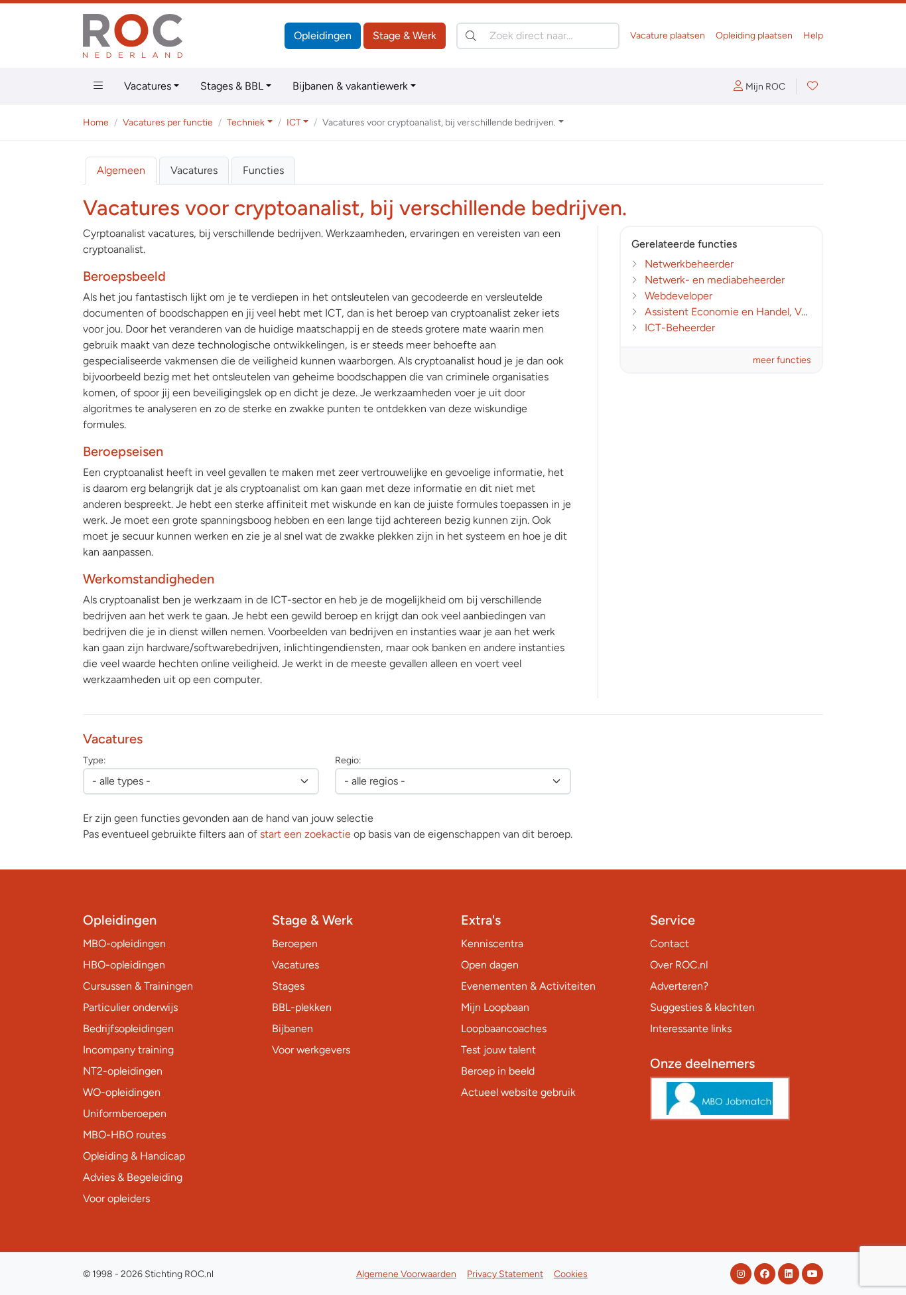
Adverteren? (679, 986)
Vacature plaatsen (667, 35)
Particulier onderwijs (130, 1007)
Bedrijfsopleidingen (128, 1028)
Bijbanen (292, 1028)
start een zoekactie (305, 834)
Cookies (571, 1274)
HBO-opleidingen (124, 964)
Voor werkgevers (311, 1049)
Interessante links (691, 1028)
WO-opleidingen (122, 1092)
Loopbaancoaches (504, 1028)
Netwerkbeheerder (689, 264)
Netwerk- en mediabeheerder (715, 279)
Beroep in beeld (498, 1071)
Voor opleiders (116, 1198)
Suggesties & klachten (702, 1007)
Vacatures (147, 86)
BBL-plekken (302, 1007)
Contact (669, 943)
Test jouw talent (498, 1049)
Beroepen (295, 943)
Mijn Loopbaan (495, 1007)
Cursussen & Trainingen (138, 986)
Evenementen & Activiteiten (528, 986)
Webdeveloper (678, 295)
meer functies (782, 360)
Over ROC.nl (679, 964)
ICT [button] (294, 122)
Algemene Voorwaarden (406, 1274)
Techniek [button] (246, 122)
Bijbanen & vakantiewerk (350, 86)
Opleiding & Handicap (134, 1156)
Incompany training (128, 1049)
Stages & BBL (231, 86)
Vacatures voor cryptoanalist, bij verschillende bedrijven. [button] (439, 122)
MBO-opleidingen (124, 943)
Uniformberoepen (124, 1113)
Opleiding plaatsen (754, 35)
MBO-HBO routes (124, 1134)
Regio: (348, 760)
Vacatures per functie (168, 122)
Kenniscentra (492, 943)
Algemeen (121, 170)
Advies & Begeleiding (132, 1177)
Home (96, 122)
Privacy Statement (505, 1274)
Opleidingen (323, 35)
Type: (94, 760)
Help (813, 35)
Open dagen (490, 964)
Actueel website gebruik (518, 1092)
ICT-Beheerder (680, 327)
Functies (263, 170)
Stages (288, 986)
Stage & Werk (404, 35)
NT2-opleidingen (122, 1071)
